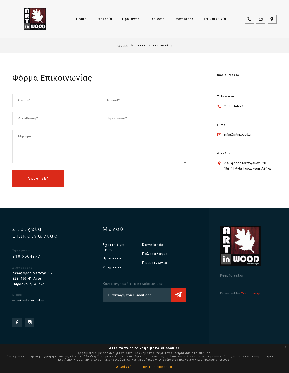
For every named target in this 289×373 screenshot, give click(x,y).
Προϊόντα (131, 19)
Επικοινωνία (215, 19)
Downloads (184, 19)
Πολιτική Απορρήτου (157, 366)
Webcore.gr (251, 293)
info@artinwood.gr (238, 135)
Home (81, 19)
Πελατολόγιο (155, 254)
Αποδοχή (124, 366)
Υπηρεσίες (113, 267)
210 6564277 (233, 106)
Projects (157, 19)
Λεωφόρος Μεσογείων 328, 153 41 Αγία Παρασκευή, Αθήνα (247, 166)
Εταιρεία (104, 19)
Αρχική (122, 45)
